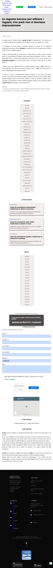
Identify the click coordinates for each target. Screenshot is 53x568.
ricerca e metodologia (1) (27, 167)
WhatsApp (35, 522)
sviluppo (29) (27, 183)
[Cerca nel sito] (48, 7)
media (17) (27, 148)
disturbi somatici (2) (27, 132)
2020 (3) (27, 272)
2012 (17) (27, 294)
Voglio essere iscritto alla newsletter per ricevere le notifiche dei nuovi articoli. (23, 376)
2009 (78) (27, 302)
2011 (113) (27, 296)
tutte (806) (27, 105)
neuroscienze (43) (27, 153)
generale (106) (27, 142)
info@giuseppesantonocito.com (38, 514)
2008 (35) (27, 304)
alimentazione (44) (27, 110)
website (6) (27, 191)
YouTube (15, 513)
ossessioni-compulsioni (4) (27, 156)
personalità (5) (27, 159)
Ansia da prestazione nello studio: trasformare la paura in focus (22, 223)
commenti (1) (27, 116)
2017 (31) (27, 280)
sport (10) (27, 177)
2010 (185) (27, 299)
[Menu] (41, 7)
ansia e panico (13, 219)
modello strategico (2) (27, 151)
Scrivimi (20, 7)
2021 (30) (27, 269)
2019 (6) (27, 275)
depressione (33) (27, 126)
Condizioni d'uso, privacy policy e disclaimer (37, 481)
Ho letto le (6, 379)
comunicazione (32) (27, 118)
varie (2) (27, 188)
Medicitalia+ (15, 528)
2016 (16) (27, 283)
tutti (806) (27, 256)
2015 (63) (27, 286)
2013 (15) (27, 291)
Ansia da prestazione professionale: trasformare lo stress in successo (23, 208)
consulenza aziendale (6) (27, 121)
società (3, 36)
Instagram (15, 520)
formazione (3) (27, 140)
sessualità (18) (27, 172)
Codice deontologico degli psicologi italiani (37, 489)
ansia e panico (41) (27, 113)
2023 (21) (27, 264)
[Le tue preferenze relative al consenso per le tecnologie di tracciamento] (51, 563)
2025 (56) (27, 259)
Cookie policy (33, 485)
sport (11, 234)
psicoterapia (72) (27, 161)
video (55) (27, 108)
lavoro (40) (27, 145)
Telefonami (32, 7)
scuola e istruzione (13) (27, 169)
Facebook (15, 506)
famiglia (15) (27, 137)
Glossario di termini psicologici (36, 493)
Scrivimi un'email (18, 564)
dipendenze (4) (27, 129)
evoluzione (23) (27, 134)
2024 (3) (27, 261)
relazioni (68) (27, 164)
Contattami (38, 565)
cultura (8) (27, 124)
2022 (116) (27, 267)
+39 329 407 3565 (37, 510)
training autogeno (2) (27, 185)
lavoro (11, 204)
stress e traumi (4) (27, 180)
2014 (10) (27, 288)
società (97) (27, 175)
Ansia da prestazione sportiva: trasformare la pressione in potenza (26, 237)
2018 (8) (27, 277)
